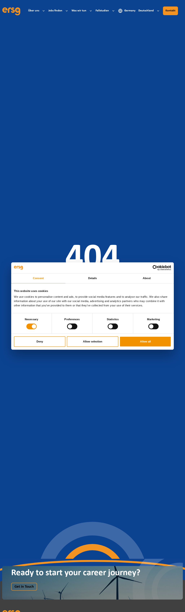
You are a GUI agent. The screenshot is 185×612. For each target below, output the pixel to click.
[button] (37, 11)
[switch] (72, 326)
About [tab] (147, 278)
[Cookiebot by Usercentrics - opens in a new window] (155, 267)
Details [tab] (92, 278)
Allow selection (92, 341)
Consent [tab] (38, 278)
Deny (39, 341)
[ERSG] (11, 10)
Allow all (145, 341)
